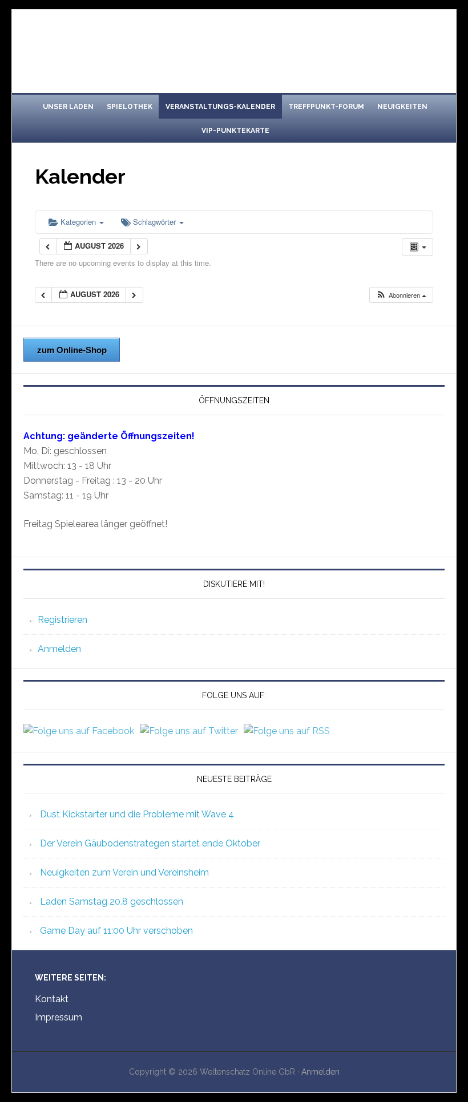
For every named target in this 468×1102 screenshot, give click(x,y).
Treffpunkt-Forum (326, 107)
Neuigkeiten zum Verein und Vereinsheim (124, 872)
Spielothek (129, 107)
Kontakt (51, 999)
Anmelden (59, 648)
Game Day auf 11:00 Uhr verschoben (116, 930)
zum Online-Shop (72, 350)
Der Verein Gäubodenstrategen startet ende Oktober (150, 843)
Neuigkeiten (402, 107)
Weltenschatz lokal (234, 46)
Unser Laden (68, 107)
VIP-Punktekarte (235, 131)
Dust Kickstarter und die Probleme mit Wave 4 (137, 814)
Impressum (58, 1017)
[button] (401, 295)
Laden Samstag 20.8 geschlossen (111, 901)
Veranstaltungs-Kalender (220, 107)
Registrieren (62, 619)
